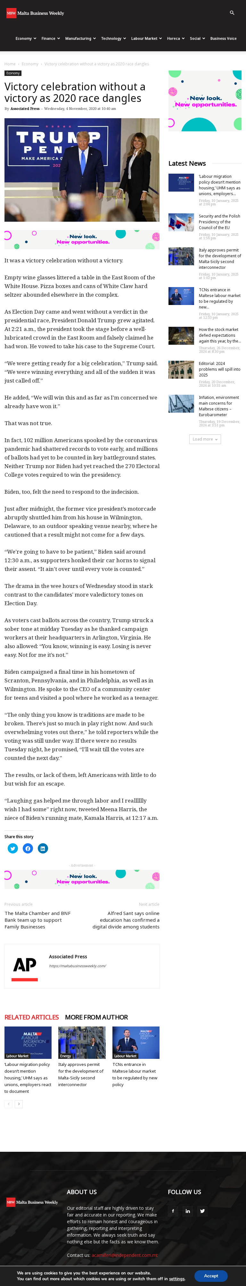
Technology (111, 38)
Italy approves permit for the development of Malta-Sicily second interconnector (220, 258)
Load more (203, 439)
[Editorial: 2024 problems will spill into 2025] (181, 370)
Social (195, 38)
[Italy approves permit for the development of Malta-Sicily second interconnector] (81, 1042)
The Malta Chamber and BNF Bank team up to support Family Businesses (37, 920)
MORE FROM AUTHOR (96, 1017)
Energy (65, 1056)
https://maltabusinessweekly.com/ (77, 965)
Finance (48, 38)
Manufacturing (78, 38)
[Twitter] (202, 1211)
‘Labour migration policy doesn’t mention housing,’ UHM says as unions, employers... (220, 185)
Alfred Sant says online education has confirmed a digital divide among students (126, 920)
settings (176, 1279)
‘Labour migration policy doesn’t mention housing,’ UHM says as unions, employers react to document (27, 1077)
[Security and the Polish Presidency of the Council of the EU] (181, 222)
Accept (211, 1276)
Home (10, 64)
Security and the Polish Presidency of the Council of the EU (219, 221)
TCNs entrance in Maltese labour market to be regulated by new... (220, 298)
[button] (232, 13)
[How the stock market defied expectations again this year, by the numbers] (181, 336)
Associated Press (25, 108)
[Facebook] (173, 1211)
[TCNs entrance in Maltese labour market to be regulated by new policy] (136, 1042)
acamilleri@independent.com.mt (125, 1255)
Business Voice (223, 38)
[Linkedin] (188, 1211)
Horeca (173, 38)
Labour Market (144, 38)
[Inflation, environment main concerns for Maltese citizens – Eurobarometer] (181, 404)
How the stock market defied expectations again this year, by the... (220, 335)
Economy (24, 38)
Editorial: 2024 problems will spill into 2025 (220, 369)
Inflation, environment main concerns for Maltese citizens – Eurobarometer (219, 406)
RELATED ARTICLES (31, 1017)
